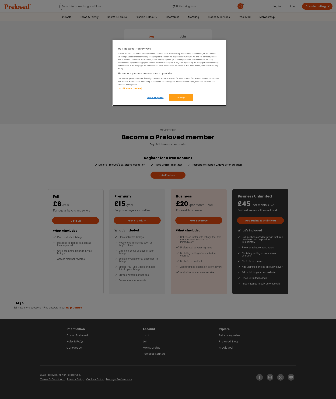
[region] (169, 73)
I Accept (181, 97)
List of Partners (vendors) (130, 88)
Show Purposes (155, 97)
